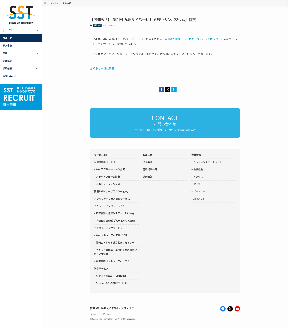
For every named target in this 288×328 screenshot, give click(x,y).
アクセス (198, 176)
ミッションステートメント (207, 162)
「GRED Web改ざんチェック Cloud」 (117, 220)
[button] (161, 89)
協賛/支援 (97, 25)
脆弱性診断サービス (105, 162)
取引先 (197, 184)
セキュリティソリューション (109, 206)
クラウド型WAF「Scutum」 (111, 275)
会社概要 (198, 169)
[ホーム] (44, 3)
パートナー (199, 191)
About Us (198, 198)
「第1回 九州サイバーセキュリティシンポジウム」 (193, 39)
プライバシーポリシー (100, 314)
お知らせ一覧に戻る (102, 68)
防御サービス (101, 268)
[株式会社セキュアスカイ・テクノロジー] (21, 15)
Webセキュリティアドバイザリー (114, 235)
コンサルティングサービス (108, 228)
